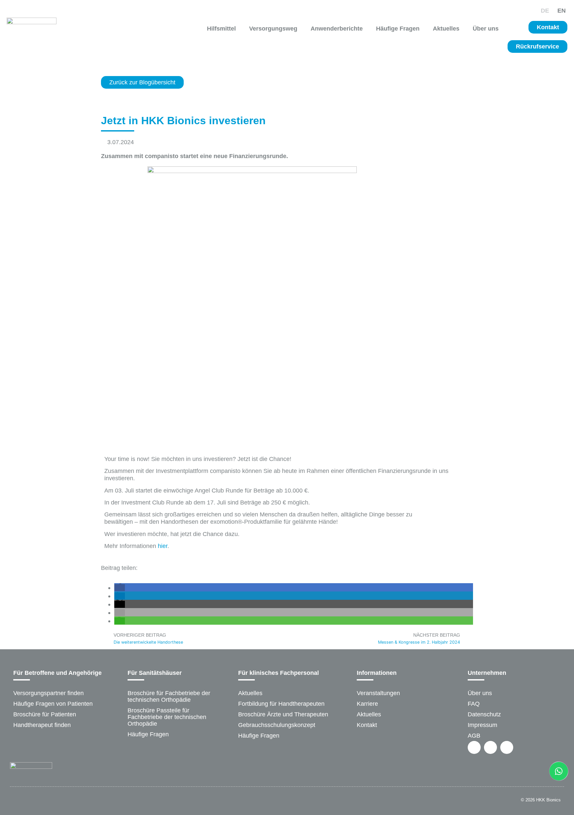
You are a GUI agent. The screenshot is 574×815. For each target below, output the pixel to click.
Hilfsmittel (221, 28)
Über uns (486, 28)
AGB (474, 735)
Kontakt (367, 725)
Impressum (482, 725)
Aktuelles (446, 28)
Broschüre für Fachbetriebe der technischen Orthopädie (169, 696)
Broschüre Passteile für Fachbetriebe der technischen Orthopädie (167, 717)
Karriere (367, 703)
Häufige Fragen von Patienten (53, 703)
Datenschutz (484, 714)
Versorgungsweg (273, 28)
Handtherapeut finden (42, 725)
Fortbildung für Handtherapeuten (281, 703)
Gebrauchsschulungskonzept (276, 725)
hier (162, 546)
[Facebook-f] (474, 747)
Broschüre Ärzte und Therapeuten (283, 714)
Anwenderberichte (337, 28)
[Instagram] (490, 747)
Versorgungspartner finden (48, 693)
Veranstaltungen (378, 693)
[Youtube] (506, 747)
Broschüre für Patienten (44, 714)
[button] (119, 587)
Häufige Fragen (398, 28)
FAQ (474, 703)
